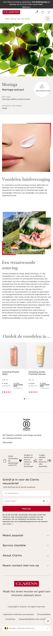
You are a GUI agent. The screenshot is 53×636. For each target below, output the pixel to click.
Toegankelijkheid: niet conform (33, 619)
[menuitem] (36, 12)
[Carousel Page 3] (28, 398)
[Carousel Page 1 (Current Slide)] (24, 398)
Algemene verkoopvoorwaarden (18, 614)
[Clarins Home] (11, 12)
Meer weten (7, 442)
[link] (19, 385)
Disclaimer (10, 619)
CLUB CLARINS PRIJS (18, 385)
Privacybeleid (43, 614)
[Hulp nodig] (48, 621)
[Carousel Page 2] (26, 398)
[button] (44, 501)
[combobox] (26, 501)
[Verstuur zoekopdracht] (47, 19)
